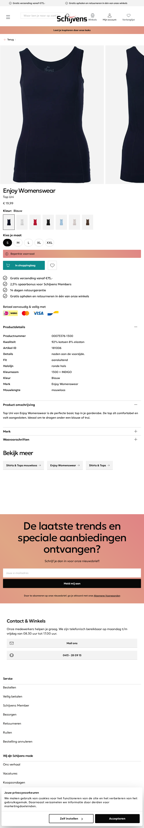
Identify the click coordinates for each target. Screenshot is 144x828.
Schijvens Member (16, 705)
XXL (49, 243)
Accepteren (117, 818)
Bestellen (9, 687)
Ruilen (7, 732)
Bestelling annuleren (17, 741)
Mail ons (72, 643)
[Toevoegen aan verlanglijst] (52, 265)
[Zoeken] (67, 16)
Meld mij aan (72, 583)
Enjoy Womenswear (63, 465)
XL (39, 243)
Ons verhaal (11, 764)
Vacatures (10, 773)
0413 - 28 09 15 (72, 655)
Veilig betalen (12, 696)
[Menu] (8, 17)
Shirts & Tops (97, 465)
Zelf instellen (69, 818)
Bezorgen (9, 714)
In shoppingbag (25, 265)
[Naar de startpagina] (72, 19)
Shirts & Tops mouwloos (21, 465)
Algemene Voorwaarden (107, 595)
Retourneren (12, 723)
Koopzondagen (14, 782)
